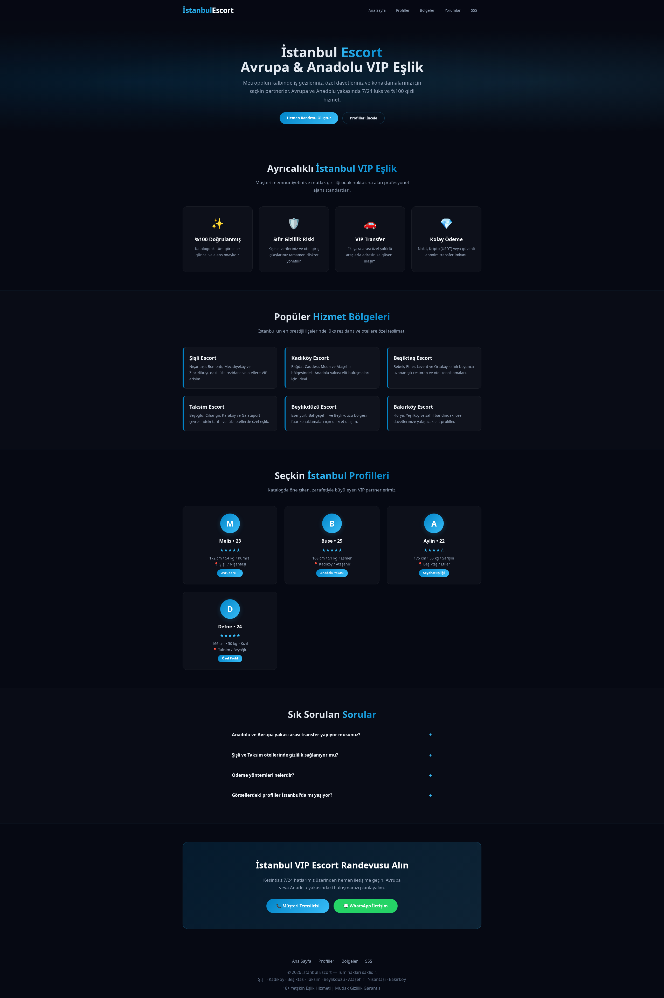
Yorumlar (453, 10)
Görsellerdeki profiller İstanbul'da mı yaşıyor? (332, 795)
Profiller (403, 10)
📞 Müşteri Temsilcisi (298, 906)
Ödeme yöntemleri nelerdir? (332, 775)
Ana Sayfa (377, 10)
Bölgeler (427, 10)
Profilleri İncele (363, 118)
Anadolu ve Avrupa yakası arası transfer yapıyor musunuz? (332, 734)
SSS (474, 10)
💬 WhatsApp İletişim (365, 906)
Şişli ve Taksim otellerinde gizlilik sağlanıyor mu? (332, 755)
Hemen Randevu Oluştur (309, 117)
